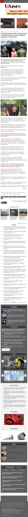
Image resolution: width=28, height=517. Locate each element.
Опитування (14, 327)
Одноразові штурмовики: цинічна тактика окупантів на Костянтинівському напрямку (15, 453)
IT (16, 504)
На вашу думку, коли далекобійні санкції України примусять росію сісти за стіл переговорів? (13, 330)
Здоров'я (19, 504)
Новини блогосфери (14, 31)
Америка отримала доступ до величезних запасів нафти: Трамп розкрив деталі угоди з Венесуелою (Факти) (15, 388)
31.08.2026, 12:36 (7, 408)
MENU (2, 1)
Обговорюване (10, 467)
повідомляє (7, 66)
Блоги (14, 444)
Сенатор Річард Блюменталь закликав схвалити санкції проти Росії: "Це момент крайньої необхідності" (14, 299)
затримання (6, 196)
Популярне (19, 467)
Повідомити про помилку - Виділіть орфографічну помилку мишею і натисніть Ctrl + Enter (13, 193)
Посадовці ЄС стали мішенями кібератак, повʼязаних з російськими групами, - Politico (16, 316)
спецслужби (14, 196)
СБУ (2, 196)
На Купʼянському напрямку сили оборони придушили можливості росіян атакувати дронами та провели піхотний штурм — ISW (15, 271)
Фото (13, 354)
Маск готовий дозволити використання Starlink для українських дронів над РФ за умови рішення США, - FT (15, 242)
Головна (3, 503)
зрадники (24, 196)
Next (26, 24)
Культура (3, 504)
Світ (23, 503)
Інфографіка (14, 428)
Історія (9, 504)
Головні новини (7, 503)
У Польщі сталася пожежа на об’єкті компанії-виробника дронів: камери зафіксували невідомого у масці (15, 247)
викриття (19, 196)
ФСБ (2, 198)
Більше (13, 302)
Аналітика (14, 307)
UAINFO (25, 188)
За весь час (21, 470)
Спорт (22, 504)
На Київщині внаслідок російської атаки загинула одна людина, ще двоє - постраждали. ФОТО (15, 367)
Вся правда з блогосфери (5, 31)
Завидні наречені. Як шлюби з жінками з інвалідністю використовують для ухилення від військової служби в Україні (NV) (14, 392)
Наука (7, 504)
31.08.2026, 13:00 (7, 399)
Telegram (24, 186)
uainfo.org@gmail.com (16, 513)
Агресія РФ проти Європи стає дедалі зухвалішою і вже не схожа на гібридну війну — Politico (16, 310)
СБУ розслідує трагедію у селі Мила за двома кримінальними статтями (4, 219)
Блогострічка (14, 385)
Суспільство (16, 503)
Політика (12, 503)
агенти (10, 196)
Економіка (20, 503)
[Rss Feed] (5, 1)
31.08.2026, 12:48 (7, 403)
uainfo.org (14, 510)
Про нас (3, 513)
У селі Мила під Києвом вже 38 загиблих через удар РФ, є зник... (7, 26)
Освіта (12, 504)
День (6, 470)
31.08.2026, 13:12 (7, 394)
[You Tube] (11, 1)
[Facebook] (7, 1)
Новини (14, 225)
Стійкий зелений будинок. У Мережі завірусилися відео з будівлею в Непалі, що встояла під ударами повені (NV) (15, 406)
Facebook (18, 186)
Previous (1, 24)
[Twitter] (9, 1)
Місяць (13, 470)
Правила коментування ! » (22, 223)
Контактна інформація (8, 513)
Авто (15, 504)
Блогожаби (14, 411)
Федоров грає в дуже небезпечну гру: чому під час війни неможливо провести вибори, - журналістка (16, 321)
